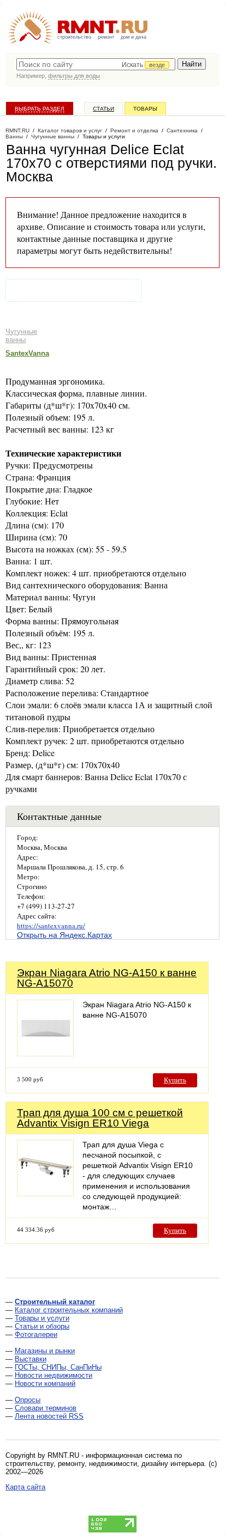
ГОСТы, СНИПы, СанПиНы (58, 1367)
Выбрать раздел (39, 109)
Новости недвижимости (53, 1375)
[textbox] (95, 64)
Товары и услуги (42, 1318)
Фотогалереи (36, 1334)
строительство (74, 37)
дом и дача (133, 37)
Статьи (103, 109)
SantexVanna (27, 353)
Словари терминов (45, 1408)
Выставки (30, 1359)
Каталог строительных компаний (69, 1310)
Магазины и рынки (45, 1351)
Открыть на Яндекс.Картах (64, 934)
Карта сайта (25, 1487)
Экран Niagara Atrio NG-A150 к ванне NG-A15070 (107, 978)
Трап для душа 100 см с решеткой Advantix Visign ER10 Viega (100, 1118)
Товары (145, 109)
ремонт (106, 37)
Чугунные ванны (21, 335)
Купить (175, 1080)
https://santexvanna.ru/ (51, 925)
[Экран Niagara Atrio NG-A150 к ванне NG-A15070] (45, 1053)
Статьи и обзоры (42, 1326)
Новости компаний (45, 1383)
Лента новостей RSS (49, 1416)
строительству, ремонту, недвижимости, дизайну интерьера (104, 1463)
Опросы (27, 1400)
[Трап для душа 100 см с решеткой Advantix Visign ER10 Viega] (45, 1193)
